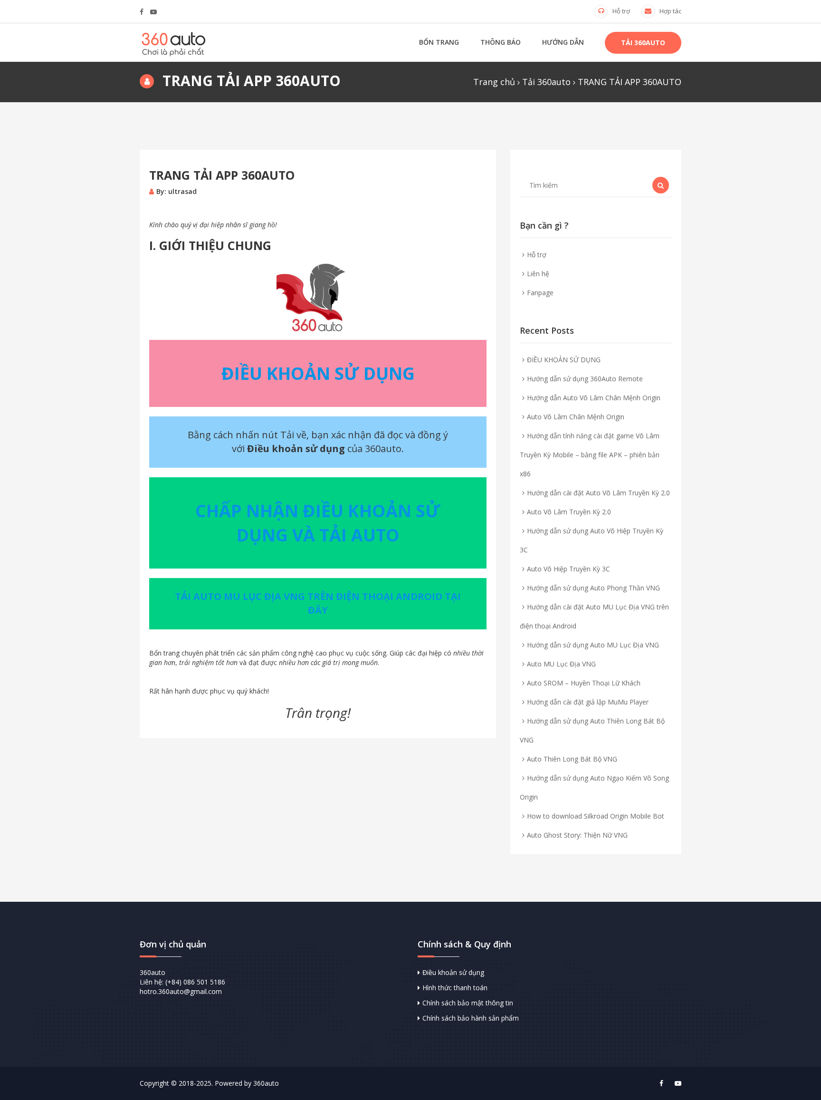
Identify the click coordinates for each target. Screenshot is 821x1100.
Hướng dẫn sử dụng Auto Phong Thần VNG (593, 587)
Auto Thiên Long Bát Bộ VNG (572, 758)
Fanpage (540, 292)
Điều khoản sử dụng (453, 972)
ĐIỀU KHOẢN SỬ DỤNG (564, 359)
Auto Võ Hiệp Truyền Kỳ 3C (568, 568)
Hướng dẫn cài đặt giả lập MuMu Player (588, 701)
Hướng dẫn (563, 42)
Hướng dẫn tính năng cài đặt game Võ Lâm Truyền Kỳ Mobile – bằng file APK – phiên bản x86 (589, 454)
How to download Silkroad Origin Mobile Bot (595, 815)
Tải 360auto (643, 42)
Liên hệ (538, 273)
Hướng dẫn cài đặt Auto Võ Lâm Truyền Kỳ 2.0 (598, 492)
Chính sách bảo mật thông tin (467, 1002)
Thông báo (500, 42)
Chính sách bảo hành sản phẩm (470, 1018)
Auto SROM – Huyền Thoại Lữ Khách (583, 682)
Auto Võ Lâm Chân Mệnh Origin (575, 416)
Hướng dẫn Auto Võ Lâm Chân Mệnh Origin (593, 397)
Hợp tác (670, 11)
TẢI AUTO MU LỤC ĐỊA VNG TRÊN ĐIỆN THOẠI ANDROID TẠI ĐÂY (318, 603)
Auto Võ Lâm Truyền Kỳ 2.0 (569, 511)
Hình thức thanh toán (454, 987)
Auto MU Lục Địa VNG (561, 663)
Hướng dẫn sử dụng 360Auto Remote (585, 378)
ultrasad (182, 191)
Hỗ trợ (621, 11)
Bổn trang (439, 42)
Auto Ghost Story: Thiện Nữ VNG (577, 834)
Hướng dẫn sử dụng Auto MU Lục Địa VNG (593, 644)
